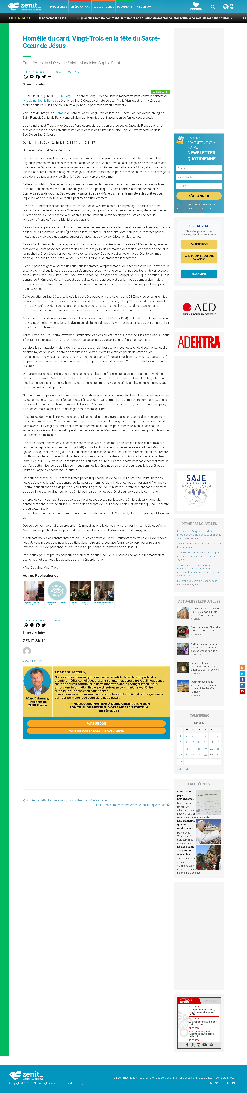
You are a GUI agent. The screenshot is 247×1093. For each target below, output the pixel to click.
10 (193, 742)
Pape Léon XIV (58, 6)
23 (186, 755)
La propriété (146, 1077)
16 (186, 748)
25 (199, 755)
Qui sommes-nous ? (125, 1077)
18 (199, 748)
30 (186, 761)
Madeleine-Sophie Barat (38, 100)
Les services (163, 1077)
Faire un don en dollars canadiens (96, 730)
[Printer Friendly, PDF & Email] (160, 92)
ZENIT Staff (56, 72)
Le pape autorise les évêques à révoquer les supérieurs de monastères (205, 666)
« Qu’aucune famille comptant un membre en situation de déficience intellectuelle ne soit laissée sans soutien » (113, 18)
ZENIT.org (64, 96)
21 (217, 748)
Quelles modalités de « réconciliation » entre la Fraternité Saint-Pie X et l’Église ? (204, 686)
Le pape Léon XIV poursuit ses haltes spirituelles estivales (185, 854)
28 (217, 755)
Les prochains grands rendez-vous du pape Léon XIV (186, 828)
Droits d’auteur (204, 1077)
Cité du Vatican (80, 6)
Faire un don (143, 6)
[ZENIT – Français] (28, 6)
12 (205, 742)
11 (199, 742)
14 (217, 742)
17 (193, 748)
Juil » (186, 769)
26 (205, 755)
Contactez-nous (225, 1077)
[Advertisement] (96, 767)
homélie (61, 113)
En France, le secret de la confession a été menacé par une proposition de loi (204, 647)
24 (193, 755)
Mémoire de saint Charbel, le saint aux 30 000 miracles (205, 629)
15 (180, 748)
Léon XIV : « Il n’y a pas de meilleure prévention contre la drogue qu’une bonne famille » (199, 535)
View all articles (33, 661)
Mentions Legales (183, 1077)
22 (180, 755)
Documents (124, 6)
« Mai (180, 769)
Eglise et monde (103, 6)
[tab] (188, 1001)
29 (180, 761)
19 (205, 748)
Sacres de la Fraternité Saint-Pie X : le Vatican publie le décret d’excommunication (206, 611)
